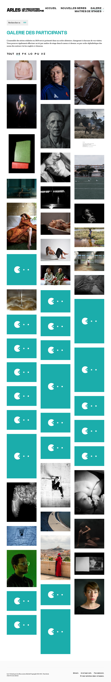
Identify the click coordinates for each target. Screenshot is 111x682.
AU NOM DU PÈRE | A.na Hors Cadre (89, 433)
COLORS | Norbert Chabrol (55, 560)
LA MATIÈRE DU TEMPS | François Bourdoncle (55, 128)
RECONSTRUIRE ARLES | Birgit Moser (21, 374)
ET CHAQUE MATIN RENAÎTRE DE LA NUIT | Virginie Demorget (21, 350)
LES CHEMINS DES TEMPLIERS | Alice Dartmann (21, 538)
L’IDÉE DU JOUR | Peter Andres (21, 398)
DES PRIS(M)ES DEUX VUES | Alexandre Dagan (55, 597)
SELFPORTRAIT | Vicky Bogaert (89, 458)
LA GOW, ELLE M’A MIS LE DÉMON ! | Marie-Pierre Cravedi (21, 72)
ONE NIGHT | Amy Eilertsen (22, 228)
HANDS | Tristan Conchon (22, 603)
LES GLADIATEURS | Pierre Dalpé (89, 84)
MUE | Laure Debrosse (22, 458)
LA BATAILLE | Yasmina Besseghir (89, 372)
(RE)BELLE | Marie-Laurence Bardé (55, 199)
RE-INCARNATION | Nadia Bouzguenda (22, 271)
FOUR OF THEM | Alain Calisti (89, 323)
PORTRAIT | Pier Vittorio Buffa (55, 169)
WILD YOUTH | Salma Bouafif (55, 352)
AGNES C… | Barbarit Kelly (22, 627)
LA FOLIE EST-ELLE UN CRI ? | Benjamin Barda (89, 132)
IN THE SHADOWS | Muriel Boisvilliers (55, 424)
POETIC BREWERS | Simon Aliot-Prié (22, 302)
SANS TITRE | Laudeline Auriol (22, 156)
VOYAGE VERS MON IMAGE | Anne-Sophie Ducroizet (89, 408)
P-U (37, 54)
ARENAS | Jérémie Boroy (21, 326)
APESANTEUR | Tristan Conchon (55, 487)
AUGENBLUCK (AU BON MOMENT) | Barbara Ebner (89, 598)
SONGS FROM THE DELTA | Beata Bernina (89, 239)
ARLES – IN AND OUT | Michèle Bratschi (55, 523)
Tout (10, 54)
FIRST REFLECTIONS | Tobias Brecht (89, 494)
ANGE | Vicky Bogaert (89, 215)
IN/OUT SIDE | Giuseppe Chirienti (22, 504)
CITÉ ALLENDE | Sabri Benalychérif (89, 179)
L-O (30, 54)
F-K (24, 54)
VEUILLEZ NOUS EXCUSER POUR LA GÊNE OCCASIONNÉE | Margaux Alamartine (56, 303)
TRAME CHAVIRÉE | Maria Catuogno (22, 108)
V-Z (43, 54)
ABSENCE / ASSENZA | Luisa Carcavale (22, 190)
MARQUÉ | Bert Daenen (89, 535)
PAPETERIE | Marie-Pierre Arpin (89, 263)
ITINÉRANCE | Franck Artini (89, 565)
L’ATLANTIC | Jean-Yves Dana (55, 82)
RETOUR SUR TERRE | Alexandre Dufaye (55, 449)
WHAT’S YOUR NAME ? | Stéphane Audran (22, 570)
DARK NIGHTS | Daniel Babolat (55, 633)
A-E (18, 54)
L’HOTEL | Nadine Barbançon (55, 277)
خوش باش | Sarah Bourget (89, 287)
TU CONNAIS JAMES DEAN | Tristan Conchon (22, 422)
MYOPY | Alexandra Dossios (55, 252)
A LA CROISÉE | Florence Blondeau (55, 388)
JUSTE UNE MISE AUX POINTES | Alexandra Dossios (55, 226)
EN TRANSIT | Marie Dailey (55, 328)
